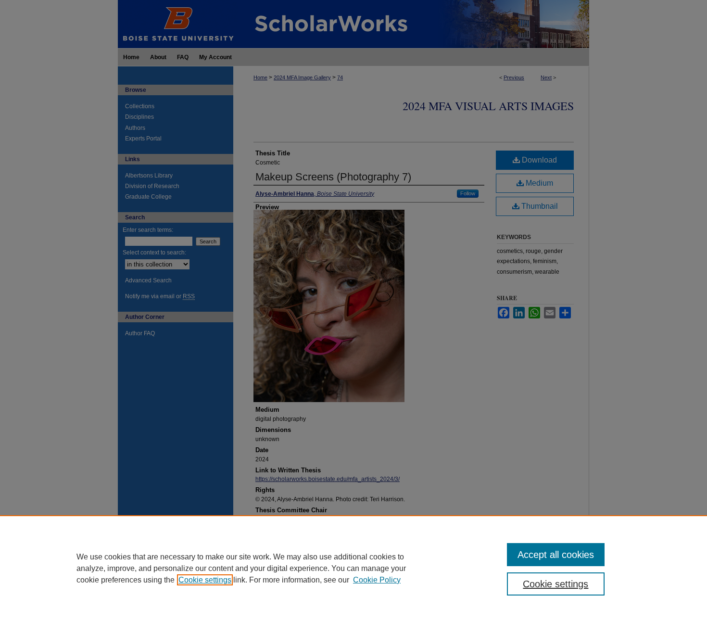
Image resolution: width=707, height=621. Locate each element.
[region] (353, 568)
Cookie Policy (377, 580)
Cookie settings (204, 580)
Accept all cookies (556, 554)
